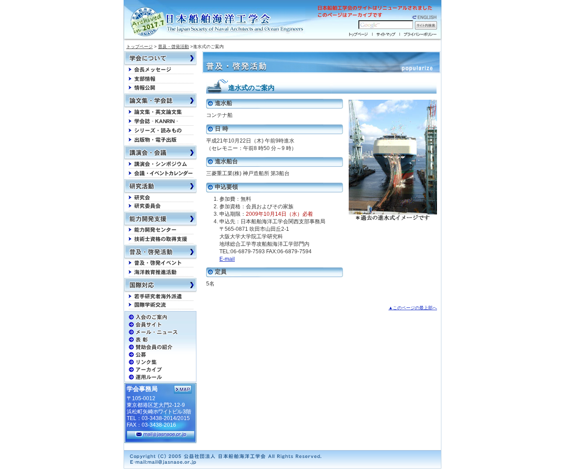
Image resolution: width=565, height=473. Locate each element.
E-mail (227, 259)
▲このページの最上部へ (412, 307)
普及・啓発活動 (173, 46)
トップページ (139, 46)
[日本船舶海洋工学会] (218, 22)
